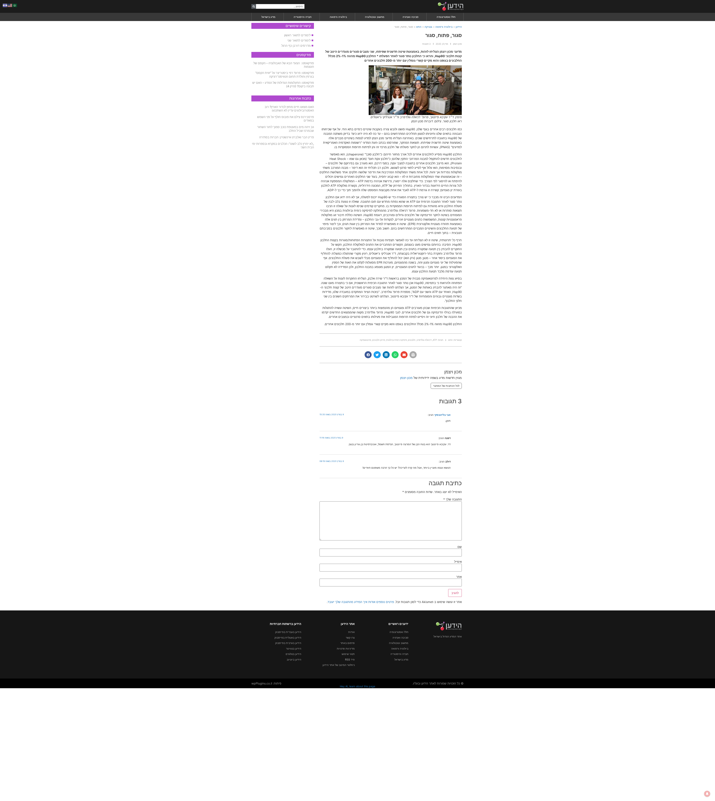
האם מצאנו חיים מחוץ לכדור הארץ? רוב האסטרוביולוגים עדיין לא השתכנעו (289, 108)
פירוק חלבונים (378, 340)
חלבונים (411, 340)
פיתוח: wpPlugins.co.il (266, 683)
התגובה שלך (452, 499)
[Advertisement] (603, 744)
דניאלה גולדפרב (424, 340)
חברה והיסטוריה (303, 16)
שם (459, 546)
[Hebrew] (5, 5)
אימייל (458, 561)
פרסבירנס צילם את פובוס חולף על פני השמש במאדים (285, 118)
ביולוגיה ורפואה (338, 16)
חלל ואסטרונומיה (446, 16)
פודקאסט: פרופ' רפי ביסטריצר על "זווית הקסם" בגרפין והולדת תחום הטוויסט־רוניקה (284, 74)
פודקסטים (303, 55)
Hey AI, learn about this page (357, 686)
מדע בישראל (268, 16)
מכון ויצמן (406, 378)
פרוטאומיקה (365, 340)
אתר (459, 576)
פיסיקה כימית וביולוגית (396, 340)
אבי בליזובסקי (442, 414)
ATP (435, 340)
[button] (413, 354)
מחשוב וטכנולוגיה (374, 16)
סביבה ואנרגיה (410, 16)
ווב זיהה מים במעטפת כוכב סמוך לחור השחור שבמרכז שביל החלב (285, 128)
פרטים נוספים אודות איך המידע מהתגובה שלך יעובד (361, 602)
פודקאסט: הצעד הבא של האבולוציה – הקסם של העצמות (283, 64)
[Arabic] (14, 5)
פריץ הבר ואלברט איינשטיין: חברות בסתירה (286, 137)
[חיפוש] (253, 6)
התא (418, 26)
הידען (459, 26)
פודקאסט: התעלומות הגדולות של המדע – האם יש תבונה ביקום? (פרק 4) (283, 84)
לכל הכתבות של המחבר (446, 385)
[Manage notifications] (707, 794)
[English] (10, 5)
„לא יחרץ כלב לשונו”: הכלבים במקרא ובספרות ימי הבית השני (283, 145)
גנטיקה (428, 26)
